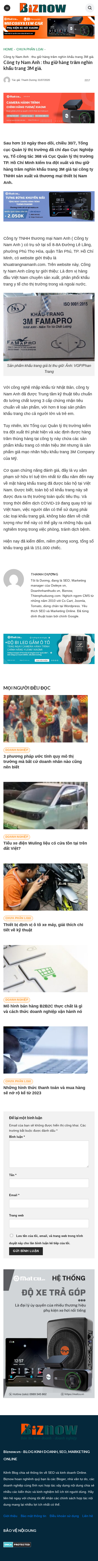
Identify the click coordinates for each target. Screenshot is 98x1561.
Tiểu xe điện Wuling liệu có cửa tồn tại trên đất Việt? (45, 846)
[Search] (89, 8)
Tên (12, 1175)
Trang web (16, 1215)
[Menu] (7, 8)
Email (14, 1195)
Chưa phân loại (29, 49)
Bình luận (17, 1137)
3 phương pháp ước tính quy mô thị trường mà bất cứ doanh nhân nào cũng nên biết (42, 761)
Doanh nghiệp (16, 750)
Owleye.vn (58, 585)
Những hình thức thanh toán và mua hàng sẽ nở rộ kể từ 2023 (44, 1090)
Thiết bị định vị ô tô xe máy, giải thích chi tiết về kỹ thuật (43, 927)
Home (8, 49)
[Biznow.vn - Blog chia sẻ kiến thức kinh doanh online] (42, 8)
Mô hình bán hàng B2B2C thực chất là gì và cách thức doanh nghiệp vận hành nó (42, 1009)
